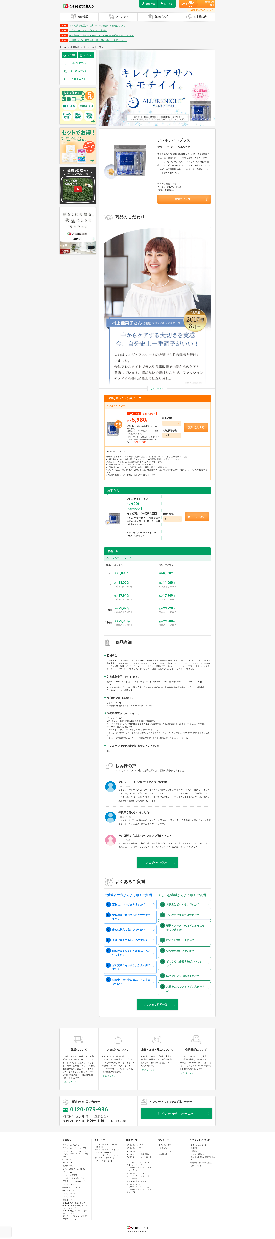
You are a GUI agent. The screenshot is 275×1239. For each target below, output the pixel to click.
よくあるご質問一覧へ (156, 1004)
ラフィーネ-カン (69, 1197)
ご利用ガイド (164, 1148)
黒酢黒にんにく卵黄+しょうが (75, 1181)
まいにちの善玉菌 (70, 1175)
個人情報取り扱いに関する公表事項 (202, 1158)
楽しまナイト (68, 1200)
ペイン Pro (67, 1172)
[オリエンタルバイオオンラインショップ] (78, 6)
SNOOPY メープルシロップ (74, 1203)
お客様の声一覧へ (157, 862)
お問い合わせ (195, 1166)
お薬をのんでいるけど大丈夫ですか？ (185, 988)
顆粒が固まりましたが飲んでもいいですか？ (131, 952)
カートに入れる (197, 517)
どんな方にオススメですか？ (182, 915)
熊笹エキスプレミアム (72, 1188)
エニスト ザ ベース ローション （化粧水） (107, 1146)
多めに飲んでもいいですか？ (128, 929)
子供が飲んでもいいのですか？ (130, 940)
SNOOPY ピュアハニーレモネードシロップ (75, 1212)
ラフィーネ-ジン (69, 1184)
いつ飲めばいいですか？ (180, 950)
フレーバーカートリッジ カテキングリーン (139, 1168)
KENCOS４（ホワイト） (136, 1148)
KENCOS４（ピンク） (135, 1151)
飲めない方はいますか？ (180, 940)
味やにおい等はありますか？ (182, 976)
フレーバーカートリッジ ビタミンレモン (139, 1190)
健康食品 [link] (74, 47)
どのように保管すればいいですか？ (184, 963)
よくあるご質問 (165, 1145)
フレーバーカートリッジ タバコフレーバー (139, 1177)
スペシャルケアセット (104, 1161)
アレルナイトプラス (71, 1160)
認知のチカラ (68, 1166)
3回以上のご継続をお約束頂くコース (141, 426)
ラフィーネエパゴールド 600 (74, 1148)
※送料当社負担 (140, 442)
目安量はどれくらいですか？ (182, 904)
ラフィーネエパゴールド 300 (74, 1151)
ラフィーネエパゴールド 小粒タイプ (75, 1155)
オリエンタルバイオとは (200, 1145)
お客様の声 (163, 1154)
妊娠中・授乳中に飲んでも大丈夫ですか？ (131, 981)
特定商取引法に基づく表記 (201, 1163)
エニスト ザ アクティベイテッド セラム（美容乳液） (107, 1151)
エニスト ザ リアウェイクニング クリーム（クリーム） (107, 1156)
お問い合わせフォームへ (176, 1113)
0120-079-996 (89, 1109)
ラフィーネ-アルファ (71, 1145)
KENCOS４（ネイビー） (136, 1145)
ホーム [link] (63, 47)
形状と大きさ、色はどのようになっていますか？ (185, 927)
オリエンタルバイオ (137, 1227)
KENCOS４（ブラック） (136, 1173)
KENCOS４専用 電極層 (136, 1181)
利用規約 (193, 1151)
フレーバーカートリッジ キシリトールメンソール (139, 1163)
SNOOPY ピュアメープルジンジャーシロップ (75, 1207)
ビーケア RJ (68, 1163)
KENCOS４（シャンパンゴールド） (139, 1158)
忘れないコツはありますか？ (128, 904)
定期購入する (196, 427)
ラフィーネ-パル (69, 1194)
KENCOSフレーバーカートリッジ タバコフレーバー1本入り (139, 1185)
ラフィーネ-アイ (69, 1191)
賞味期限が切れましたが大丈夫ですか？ (131, 917)
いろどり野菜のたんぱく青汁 (74, 1169)
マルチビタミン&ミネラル (73, 1178)
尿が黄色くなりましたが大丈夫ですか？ (131, 967)
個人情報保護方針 (197, 1154)
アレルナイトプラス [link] (93, 47)
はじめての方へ (165, 1151)
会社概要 (193, 1148)
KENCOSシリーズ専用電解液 (138, 1154)
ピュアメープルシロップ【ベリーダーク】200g (75, 1217)
